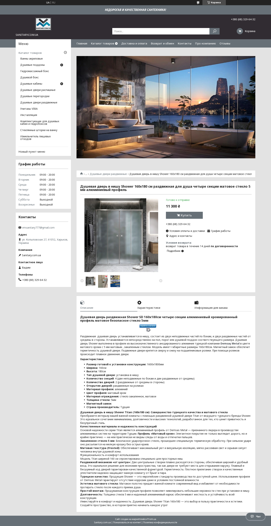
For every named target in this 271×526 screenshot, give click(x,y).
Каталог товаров (102, 43)
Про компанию (205, 43)
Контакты (184, 43)
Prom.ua (151, 519)
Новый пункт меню (31, 151)
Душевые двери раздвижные (108, 174)
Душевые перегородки (34, 96)
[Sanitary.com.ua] (43, 23)
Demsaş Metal (229, 343)
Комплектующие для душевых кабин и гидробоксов (39, 123)
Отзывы (225, 43)
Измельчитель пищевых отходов (35, 138)
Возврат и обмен (162, 43)
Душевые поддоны (32, 65)
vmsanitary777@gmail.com (38, 227)
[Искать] (214, 31)
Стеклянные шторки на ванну (38, 130)
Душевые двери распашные (37, 90)
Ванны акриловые (31, 58)
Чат (258, 516)
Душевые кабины (31, 83)
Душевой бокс (29, 77)
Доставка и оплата (134, 43)
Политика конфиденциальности (160, 522)
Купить (186, 215)
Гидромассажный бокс (34, 71)
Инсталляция (28, 115)
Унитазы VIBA (29, 108)
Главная (82, 43)
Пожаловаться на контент (127, 522)
